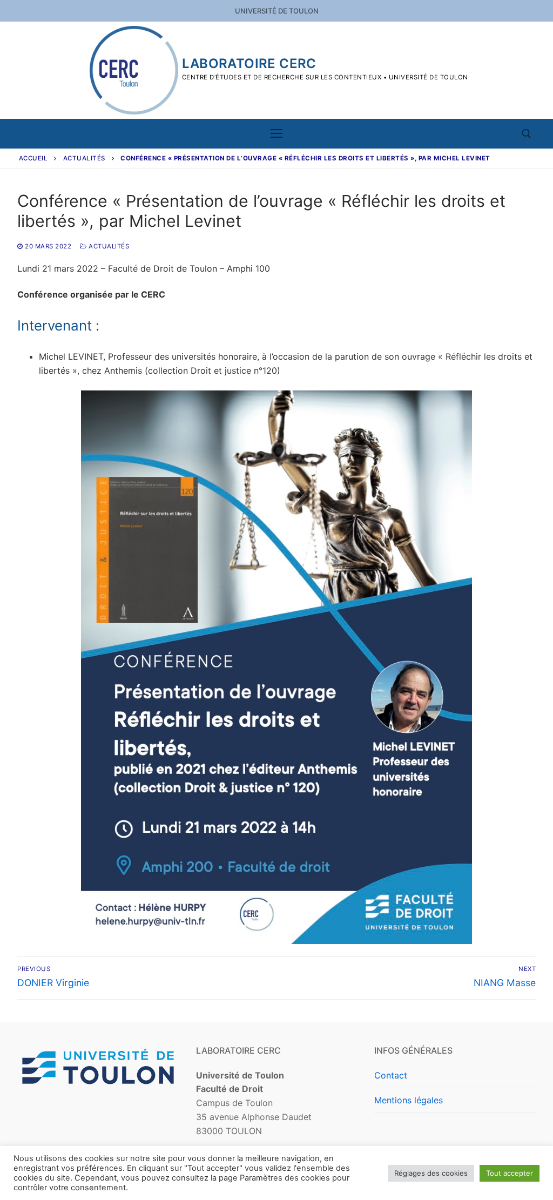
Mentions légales (408, 1100)
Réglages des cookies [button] (431, 1173)
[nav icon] (276, 134)
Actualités (84, 158)
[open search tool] (526, 134)
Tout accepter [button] (509, 1173)
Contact (390, 1075)
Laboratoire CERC (249, 63)
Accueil (33, 158)
